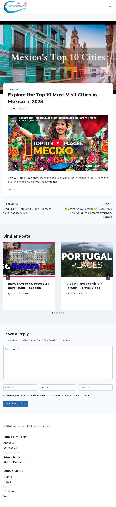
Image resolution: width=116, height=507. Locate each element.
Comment (12, 349)
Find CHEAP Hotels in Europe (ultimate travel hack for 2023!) (27, 208)
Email (46, 387)
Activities (8, 491)
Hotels (7, 481)
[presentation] (29, 259)
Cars (6, 486)
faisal (13, 108)
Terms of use (11, 452)
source (12, 189)
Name (9, 387)
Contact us (10, 447)
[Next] (108, 276)
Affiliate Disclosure (14, 462)
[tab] (52, 313)
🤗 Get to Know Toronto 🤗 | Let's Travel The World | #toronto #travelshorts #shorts (88, 210)
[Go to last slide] (8, 276)
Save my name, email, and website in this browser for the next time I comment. (49, 395)
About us (9, 442)
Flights (7, 476)
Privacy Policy (11, 457)
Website (85, 387)
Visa (5, 496)
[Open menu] (110, 7)
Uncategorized (16, 89)
